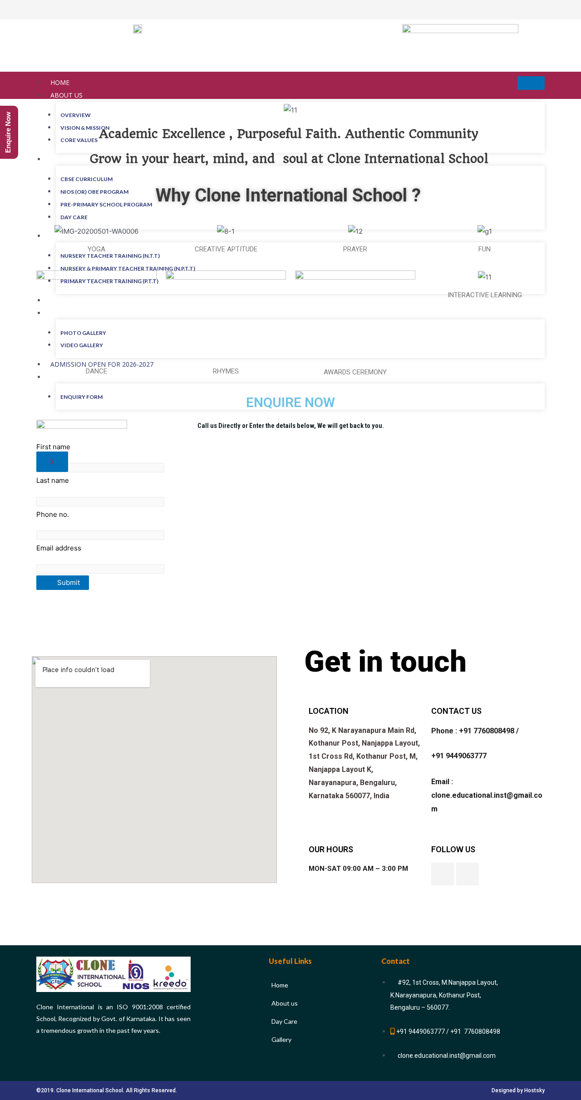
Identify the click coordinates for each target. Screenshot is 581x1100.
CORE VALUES (79, 140)
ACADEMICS (68, 159)
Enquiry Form (81, 396)
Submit (67, 582)
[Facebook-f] (442, 874)
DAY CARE (74, 217)
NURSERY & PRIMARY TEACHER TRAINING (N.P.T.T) (127, 268)
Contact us (70, 377)
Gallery (64, 313)
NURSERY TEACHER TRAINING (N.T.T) (110, 255)
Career (62, 300)
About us (66, 95)
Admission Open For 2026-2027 (101, 364)
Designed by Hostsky (518, 1090)
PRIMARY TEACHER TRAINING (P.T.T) (109, 281)
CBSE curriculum (86, 179)
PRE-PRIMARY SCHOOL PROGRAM (106, 204)
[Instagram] (467, 874)
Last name (52, 480)
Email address (58, 548)
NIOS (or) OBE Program (94, 191)
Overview (75, 115)
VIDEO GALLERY (81, 345)
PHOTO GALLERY (83, 332)
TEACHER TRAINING (80, 235)
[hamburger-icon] (531, 83)
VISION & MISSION (84, 127)
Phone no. (52, 514)
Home (59, 82)
